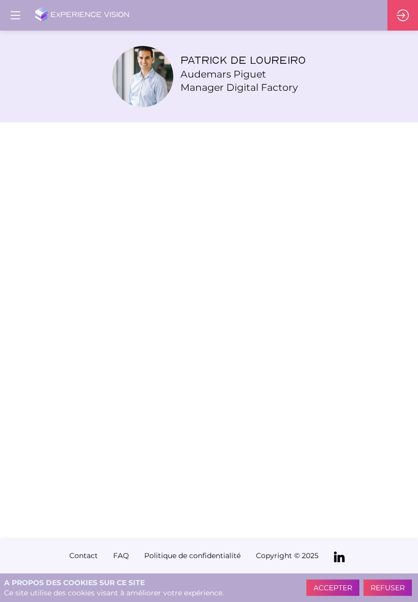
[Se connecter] (402, 15)
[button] (15, 15)
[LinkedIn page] (339, 556)
